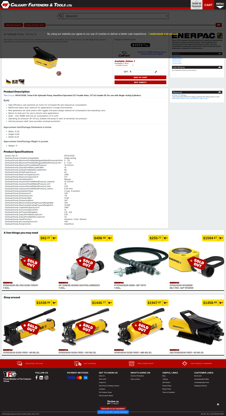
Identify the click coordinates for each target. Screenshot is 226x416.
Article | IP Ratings (179, 95)
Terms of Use (176, 61)
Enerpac (11, 95)
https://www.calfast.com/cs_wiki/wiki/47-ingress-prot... (190, 98)
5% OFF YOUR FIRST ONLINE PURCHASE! (113, 412)
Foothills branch (122, 65)
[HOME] (36, 5)
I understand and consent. (164, 33)
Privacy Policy (177, 63)
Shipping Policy (177, 59)
